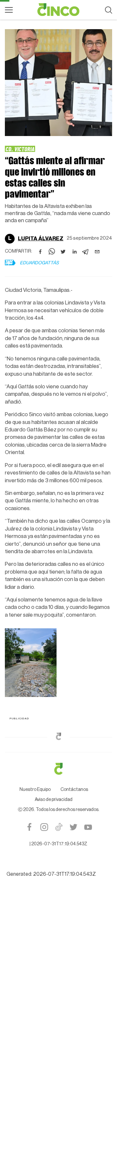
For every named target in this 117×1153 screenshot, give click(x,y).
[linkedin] (74, 252)
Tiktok (59, 828)
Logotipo (58, 9)
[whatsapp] (52, 252)
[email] (97, 252)
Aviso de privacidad (53, 801)
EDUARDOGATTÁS (39, 263)
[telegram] (86, 252)
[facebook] (40, 252)
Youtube (88, 828)
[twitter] (63, 252)
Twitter (73, 828)
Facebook (29, 828)
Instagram (44, 828)
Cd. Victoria (20, 149)
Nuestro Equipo (35, 791)
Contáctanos (74, 791)
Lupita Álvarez (40, 238)
